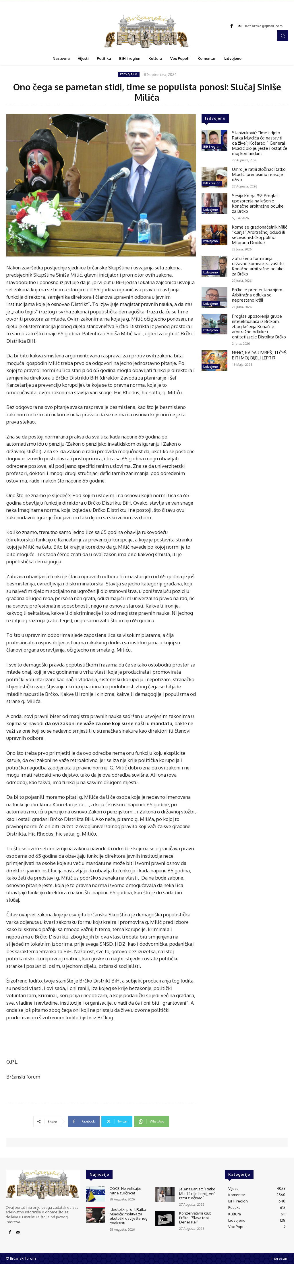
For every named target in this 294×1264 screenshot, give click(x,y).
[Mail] (239, 26)
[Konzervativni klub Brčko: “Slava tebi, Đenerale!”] (164, 1218)
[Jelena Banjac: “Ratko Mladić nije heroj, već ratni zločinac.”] (164, 1194)
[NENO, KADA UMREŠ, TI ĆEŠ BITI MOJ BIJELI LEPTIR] (214, 360)
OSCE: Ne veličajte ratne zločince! (125, 1190)
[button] (282, 35)
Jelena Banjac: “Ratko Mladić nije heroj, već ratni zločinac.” (197, 1193)
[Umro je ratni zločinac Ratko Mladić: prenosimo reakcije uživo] (214, 177)
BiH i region (211, 147)
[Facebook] (231, 26)
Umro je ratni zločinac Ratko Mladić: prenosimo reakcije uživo (259, 174)
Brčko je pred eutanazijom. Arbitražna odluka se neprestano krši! (257, 295)
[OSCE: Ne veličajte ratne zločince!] (95, 1194)
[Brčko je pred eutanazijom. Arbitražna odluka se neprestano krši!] (214, 297)
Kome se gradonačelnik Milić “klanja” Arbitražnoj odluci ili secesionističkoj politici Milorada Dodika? (259, 234)
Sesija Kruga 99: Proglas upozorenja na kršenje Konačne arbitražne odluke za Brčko (258, 203)
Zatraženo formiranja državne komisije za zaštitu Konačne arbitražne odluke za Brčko (258, 266)
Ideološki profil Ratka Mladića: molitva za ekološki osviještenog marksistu (129, 1216)
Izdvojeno (128, 74)
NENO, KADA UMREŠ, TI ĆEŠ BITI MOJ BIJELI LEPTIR (259, 355)
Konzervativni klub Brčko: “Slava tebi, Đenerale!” (195, 1217)
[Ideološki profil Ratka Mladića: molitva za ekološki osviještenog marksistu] (95, 1215)
